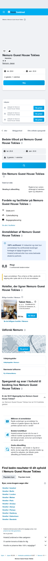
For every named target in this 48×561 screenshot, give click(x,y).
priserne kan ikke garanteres (12, 531)
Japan (9, 555)
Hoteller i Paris (8, 500)
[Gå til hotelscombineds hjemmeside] (16, 12)
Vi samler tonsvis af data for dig (15, 541)
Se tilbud (31, 315)
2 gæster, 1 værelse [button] (12, 77)
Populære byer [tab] (9, 477)
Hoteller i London (9, 494)
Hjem (2, 555)
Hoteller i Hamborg (9, 513)
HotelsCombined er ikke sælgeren (16, 537)
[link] (16, 321)
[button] (3, 12)
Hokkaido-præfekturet (24, 555)
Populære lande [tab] (24, 477)
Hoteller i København (10, 516)
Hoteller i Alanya (8, 507)
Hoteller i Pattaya (8, 510)
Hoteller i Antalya (9, 504)
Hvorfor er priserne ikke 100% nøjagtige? (19, 545)
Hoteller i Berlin (8, 491)
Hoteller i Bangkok (9, 519)
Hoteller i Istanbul (9, 488)
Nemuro (40, 555)
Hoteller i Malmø (8, 497)
